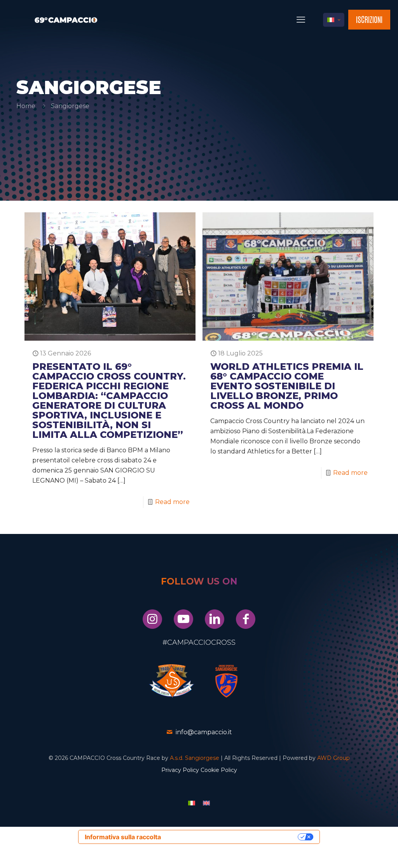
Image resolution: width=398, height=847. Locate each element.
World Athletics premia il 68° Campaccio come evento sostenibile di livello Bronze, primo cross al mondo (286, 386)
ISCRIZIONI (369, 19)
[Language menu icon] (333, 20)
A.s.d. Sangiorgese (194, 757)
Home (25, 106)
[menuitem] (191, 803)
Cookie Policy (219, 770)
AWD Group (333, 757)
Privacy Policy (180, 770)
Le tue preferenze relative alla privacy (231, 837)
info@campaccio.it (204, 732)
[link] (171, 681)
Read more (172, 502)
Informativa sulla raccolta (123, 837)
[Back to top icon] (361, 831)
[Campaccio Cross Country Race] (66, 19)
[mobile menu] (300, 19)
